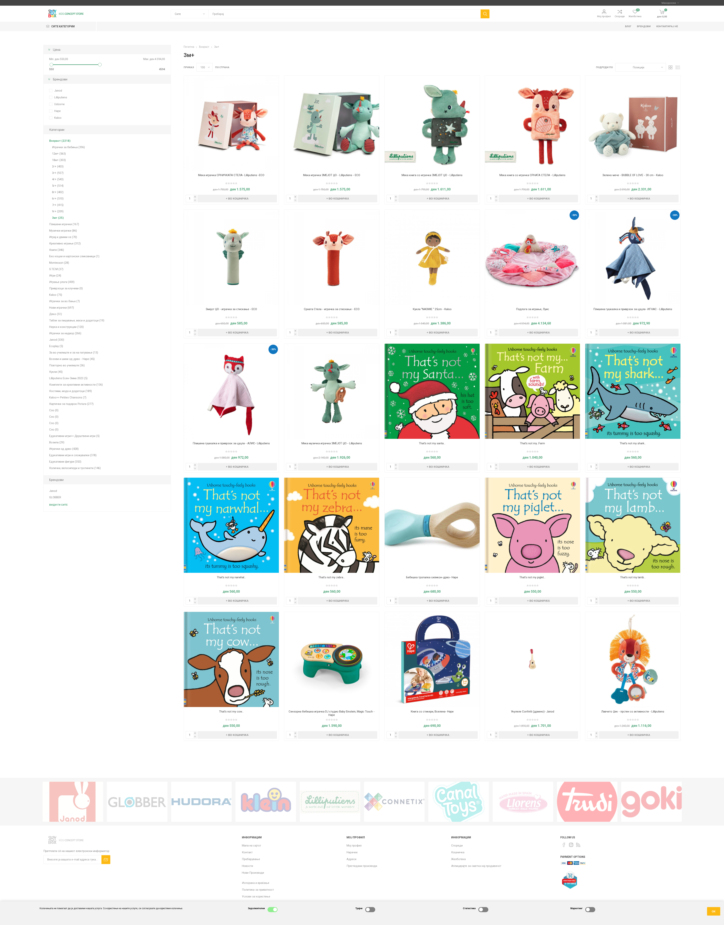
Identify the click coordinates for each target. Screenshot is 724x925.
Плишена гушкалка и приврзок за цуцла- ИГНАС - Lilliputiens (632, 309)
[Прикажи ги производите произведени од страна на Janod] (73, 802)
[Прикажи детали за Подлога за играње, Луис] (532, 257)
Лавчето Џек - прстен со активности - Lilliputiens (632, 711)
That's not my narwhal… (231, 577)
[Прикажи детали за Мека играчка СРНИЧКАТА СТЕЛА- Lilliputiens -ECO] (231, 123)
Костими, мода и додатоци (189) (70, 391)
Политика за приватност (258, 889)
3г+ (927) (58, 173)
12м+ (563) (59, 153)
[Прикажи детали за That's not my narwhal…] (231, 525)
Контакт (247, 852)
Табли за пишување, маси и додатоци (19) (76, 320)
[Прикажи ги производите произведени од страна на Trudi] (587, 802)
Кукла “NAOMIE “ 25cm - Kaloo (432, 309)
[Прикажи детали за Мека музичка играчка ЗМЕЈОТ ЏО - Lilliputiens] (331, 391)
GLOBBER (55, 497)
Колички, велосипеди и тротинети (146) (75, 468)
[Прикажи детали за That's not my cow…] (231, 659)
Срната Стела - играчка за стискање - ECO (332, 309)
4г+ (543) (58, 179)
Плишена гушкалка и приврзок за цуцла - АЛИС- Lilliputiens (231, 443)
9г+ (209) (58, 211)
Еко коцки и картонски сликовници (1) (74, 256)
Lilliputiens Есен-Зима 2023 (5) (68, 378)
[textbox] (345, 13)
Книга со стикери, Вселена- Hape (432, 711)
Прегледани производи (362, 866)
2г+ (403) (58, 166)
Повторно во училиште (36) (67, 365)
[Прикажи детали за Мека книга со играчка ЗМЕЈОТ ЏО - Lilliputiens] (432, 123)
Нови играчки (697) (61, 307)
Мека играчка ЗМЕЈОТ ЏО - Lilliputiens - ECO (331, 175)
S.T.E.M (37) (56, 269)
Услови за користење (256, 896)
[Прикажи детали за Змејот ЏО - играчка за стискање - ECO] (231, 257)
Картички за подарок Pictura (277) (71, 404)
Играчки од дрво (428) (64, 449)
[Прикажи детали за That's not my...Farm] (532, 391)
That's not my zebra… (331, 577)
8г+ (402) (58, 192)
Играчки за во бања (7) (64, 301)
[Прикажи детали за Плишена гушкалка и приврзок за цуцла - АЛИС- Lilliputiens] (231, 391)
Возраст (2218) (60, 140)
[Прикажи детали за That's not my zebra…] (331, 525)
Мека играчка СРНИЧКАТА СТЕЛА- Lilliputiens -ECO (231, 175)
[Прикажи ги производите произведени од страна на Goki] (651, 802)
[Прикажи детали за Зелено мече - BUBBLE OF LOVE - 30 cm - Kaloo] (632, 123)
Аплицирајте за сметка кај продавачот (476, 866)
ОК (714, 911)
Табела (670, 67)
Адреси (351, 859)
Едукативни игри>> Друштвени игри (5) (74, 436)
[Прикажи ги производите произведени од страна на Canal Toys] (458, 802)
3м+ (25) (58, 218)
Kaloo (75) (55, 295)
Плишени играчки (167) (64, 224)
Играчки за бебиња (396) (68, 147)
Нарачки (352, 852)
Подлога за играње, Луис (532, 309)
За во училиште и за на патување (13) (73, 352)
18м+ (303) (59, 160)
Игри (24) (55, 275)
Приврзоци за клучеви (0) (66, 288)
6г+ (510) (58, 198)
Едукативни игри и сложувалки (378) (73, 455)
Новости (247, 866)
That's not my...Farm (532, 443)
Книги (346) (56, 250)
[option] (73, 802)
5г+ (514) (58, 185)
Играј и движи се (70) (63, 237)
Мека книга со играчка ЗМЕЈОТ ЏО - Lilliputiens (432, 175)
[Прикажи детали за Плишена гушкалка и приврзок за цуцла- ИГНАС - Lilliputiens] (632, 257)
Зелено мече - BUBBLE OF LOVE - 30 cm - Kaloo (632, 175)
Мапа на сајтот (251, 845)
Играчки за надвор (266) (65, 333)
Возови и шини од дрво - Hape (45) (72, 359)
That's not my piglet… (532, 577)
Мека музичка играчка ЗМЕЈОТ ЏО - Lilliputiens (331, 443)
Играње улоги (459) (61, 282)
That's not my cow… (231, 711)
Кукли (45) (56, 372)
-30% (574, 215)
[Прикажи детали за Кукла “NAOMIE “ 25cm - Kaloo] (432, 257)
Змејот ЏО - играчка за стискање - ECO (231, 309)
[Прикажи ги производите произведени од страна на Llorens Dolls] (523, 802)
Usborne (59, 104)
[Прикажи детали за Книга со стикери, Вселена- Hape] (432, 659)
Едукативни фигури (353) (65, 461)
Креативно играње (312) (65, 243)
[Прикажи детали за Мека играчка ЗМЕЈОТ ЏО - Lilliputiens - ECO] (331, 123)
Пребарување (251, 859)
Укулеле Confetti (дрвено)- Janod (532, 711)
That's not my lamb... (633, 577)
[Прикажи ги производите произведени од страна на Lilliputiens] (330, 802)
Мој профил (604, 16)
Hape (57, 111)
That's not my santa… (432, 443)
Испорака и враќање (255, 883)
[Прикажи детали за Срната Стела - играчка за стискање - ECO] (331, 257)
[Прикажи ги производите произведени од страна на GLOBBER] (137, 802)
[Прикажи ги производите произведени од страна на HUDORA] (201, 802)
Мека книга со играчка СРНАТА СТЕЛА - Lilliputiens (532, 175)
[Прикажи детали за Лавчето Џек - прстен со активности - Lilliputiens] (632, 659)
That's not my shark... (633, 443)
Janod (58, 90)
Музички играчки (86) (63, 230)
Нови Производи (253, 872)
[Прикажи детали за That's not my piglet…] (532, 525)
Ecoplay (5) (56, 346)
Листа (678, 67)
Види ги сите (58, 504)
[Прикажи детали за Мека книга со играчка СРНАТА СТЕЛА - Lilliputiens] (532, 123)
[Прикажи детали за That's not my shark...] (632, 391)
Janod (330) (56, 339)
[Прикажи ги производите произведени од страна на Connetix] (394, 802)
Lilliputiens (60, 97)
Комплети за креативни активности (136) (76, 384)
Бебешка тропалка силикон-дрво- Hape (432, 577)
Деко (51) (55, 314)
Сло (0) (53, 410)
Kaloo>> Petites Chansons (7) (67, 397)
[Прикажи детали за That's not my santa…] (432, 391)
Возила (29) (56, 442)
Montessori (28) (59, 262)
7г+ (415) (58, 205)
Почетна (189, 46)
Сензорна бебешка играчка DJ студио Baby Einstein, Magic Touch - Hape (332, 713)
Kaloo (57, 117)
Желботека (458, 859)
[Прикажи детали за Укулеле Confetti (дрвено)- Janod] (532, 659)
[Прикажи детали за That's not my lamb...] (632, 525)
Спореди (620, 16)
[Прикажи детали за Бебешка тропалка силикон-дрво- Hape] (432, 525)
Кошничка (457, 852)
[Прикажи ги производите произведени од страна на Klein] (265, 802)
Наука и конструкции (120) (66, 327)
